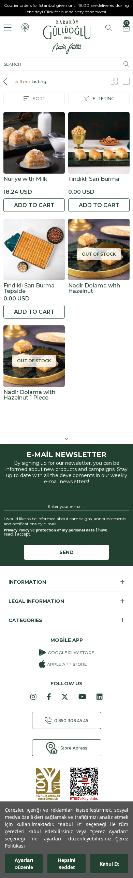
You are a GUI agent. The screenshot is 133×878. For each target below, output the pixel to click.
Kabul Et (109, 864)
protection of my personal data (65, 529)
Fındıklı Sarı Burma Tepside (29, 288)
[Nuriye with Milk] (34, 143)
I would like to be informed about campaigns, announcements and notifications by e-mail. (65, 521)
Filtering (104, 98)
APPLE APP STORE (67, 664)
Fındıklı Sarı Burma (93, 179)
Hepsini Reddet (66, 863)
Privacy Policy (16, 529)
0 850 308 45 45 (71, 720)
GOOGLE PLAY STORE (71, 652)
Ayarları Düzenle (23, 863)
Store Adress (73, 748)
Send (66, 552)
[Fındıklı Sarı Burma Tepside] (34, 249)
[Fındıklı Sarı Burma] (99, 143)
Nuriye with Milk (25, 179)
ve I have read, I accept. (55, 532)
